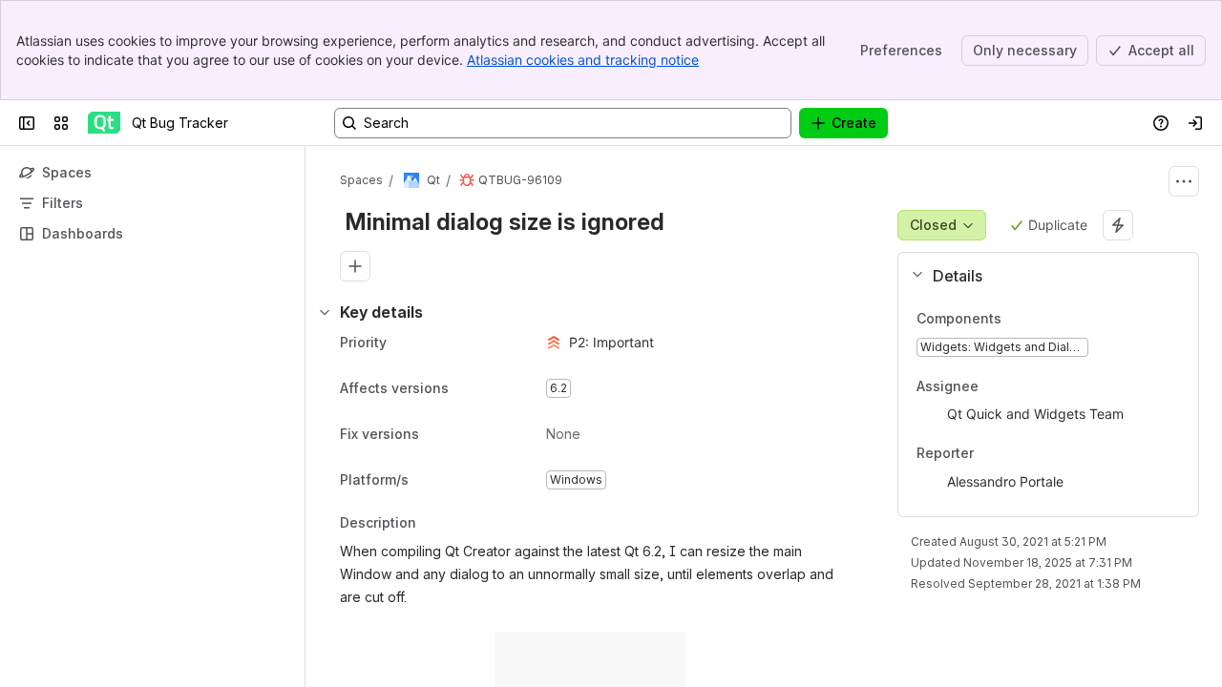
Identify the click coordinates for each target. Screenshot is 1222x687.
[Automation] (1118, 225)
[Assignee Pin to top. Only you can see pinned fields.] (1020, 386)
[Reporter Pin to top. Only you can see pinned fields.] (1015, 454)
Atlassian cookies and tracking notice (583, 60)
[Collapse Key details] (324, 312)
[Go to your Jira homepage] (104, 123)
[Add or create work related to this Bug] (355, 266)
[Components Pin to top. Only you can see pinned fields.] (1016, 318)
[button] (1040, 275)
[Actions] (1184, 181)
